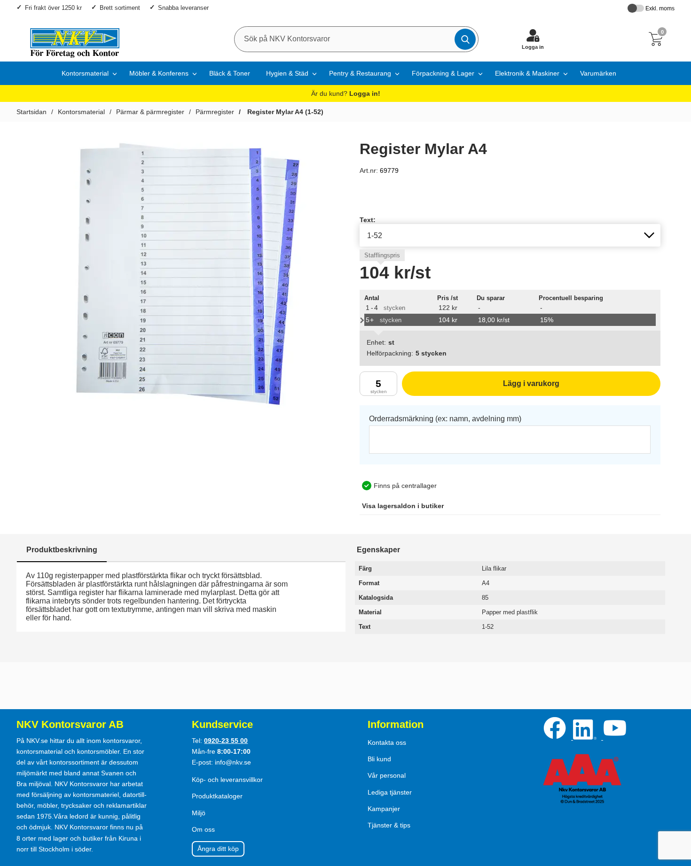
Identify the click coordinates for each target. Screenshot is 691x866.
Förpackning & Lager (443, 73)
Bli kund (379, 759)
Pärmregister (215, 112)
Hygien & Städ (287, 73)
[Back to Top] (674, 805)
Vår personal (387, 775)
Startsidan (31, 112)
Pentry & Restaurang (360, 73)
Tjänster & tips (389, 825)
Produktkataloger (217, 796)
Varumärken (598, 73)
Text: (368, 220)
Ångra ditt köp (218, 848)
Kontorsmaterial (85, 73)
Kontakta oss (387, 742)
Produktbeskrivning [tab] (61, 550)
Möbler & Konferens (158, 73)
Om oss (203, 829)
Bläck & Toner (229, 73)
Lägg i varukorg (480, 387)
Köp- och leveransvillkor (227, 779)
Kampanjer (384, 808)
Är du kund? (345, 93)
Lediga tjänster (390, 792)
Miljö (198, 813)
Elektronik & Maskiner (527, 73)
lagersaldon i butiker (403, 506)
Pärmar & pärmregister (150, 112)
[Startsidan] (70, 39)
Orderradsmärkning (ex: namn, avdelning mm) (445, 419)
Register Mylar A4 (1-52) (284, 112)
